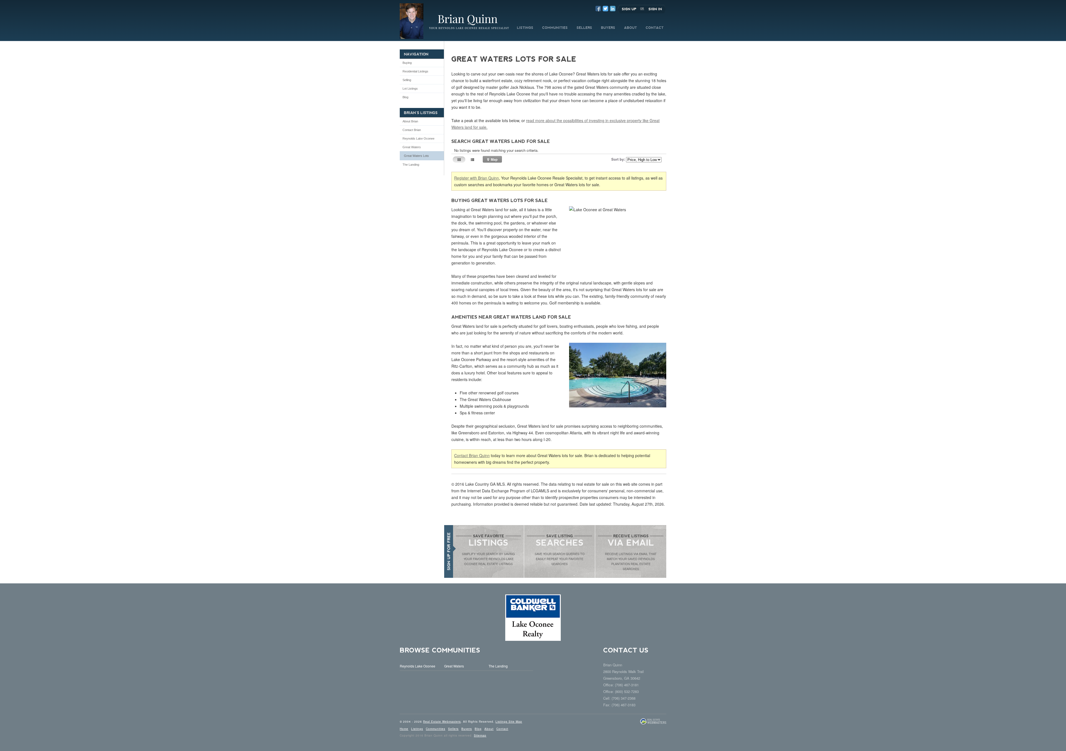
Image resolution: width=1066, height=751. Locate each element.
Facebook (598, 8)
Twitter (605, 8)
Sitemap (480, 735)
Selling (407, 80)
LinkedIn (612, 8)
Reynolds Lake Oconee (418, 138)
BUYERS (608, 28)
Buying (407, 62)
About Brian (410, 121)
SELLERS (584, 28)
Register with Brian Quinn (476, 178)
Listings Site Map (509, 722)
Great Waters (412, 147)
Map (493, 159)
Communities (435, 729)
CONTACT (654, 28)
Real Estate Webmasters (442, 722)
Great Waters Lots (416, 155)
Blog (405, 97)
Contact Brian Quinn (472, 455)
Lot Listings (410, 88)
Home (404, 729)
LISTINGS (525, 28)
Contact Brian (412, 130)
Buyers (466, 729)
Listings (417, 729)
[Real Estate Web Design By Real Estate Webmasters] (653, 723)
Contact (502, 729)
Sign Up (629, 9)
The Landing (411, 164)
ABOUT (630, 28)
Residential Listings (415, 71)
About (489, 729)
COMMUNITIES (555, 28)
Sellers (453, 729)
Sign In (655, 9)
